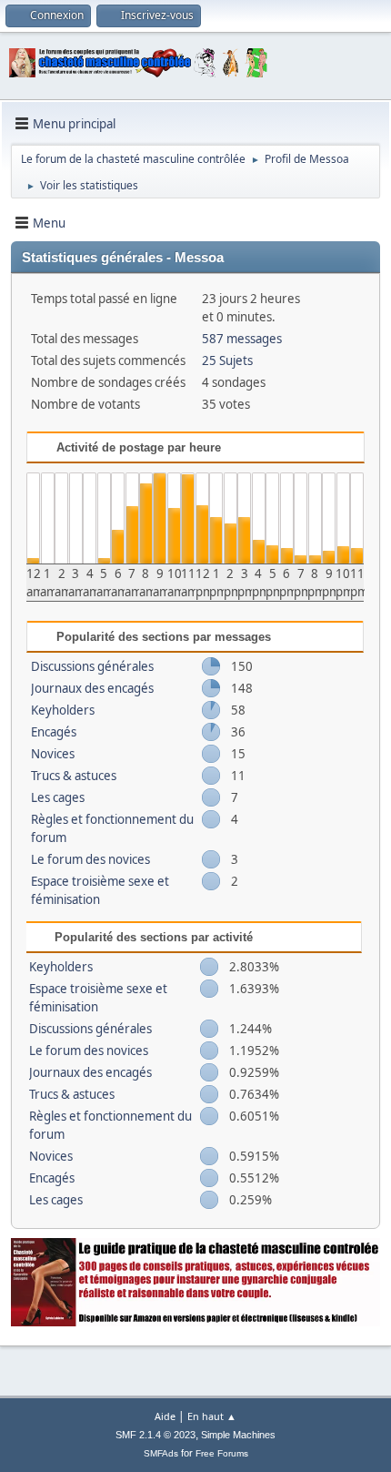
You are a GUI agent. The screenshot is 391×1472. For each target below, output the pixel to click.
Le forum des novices (90, 859)
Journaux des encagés (92, 688)
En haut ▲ (211, 1416)
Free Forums (222, 1453)
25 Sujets (227, 360)
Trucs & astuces (73, 775)
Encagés (53, 732)
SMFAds (161, 1453)
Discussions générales (92, 666)
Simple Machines (238, 1434)
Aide (165, 1416)
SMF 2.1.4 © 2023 (155, 1434)
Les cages (58, 797)
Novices (53, 754)
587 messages (242, 338)
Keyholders (63, 710)
